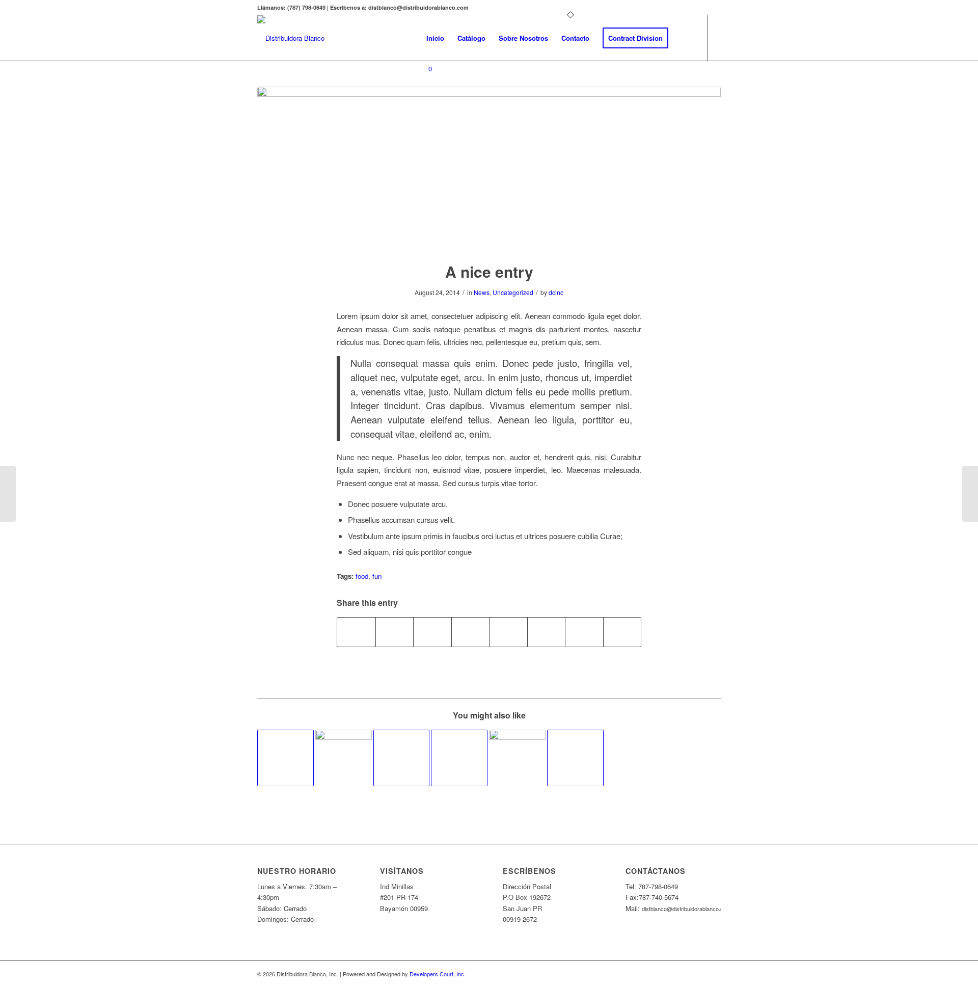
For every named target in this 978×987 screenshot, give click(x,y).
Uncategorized (513, 292)
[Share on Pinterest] (432, 632)
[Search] (685, 38)
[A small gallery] (517, 758)
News (482, 292)
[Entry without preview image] (459, 758)
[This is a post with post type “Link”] (575, 758)
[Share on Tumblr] (508, 632)
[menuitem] (435, 38)
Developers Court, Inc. (438, 974)
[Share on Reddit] (584, 632)
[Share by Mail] (622, 632)
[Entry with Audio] (285, 758)
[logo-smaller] (290, 38)
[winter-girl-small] (489, 168)
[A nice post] (343, 758)
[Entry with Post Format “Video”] (401, 758)
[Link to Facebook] (422, 109)
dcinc (556, 292)
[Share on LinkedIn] (471, 632)
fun (377, 576)
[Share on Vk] (546, 632)
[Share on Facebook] (356, 632)
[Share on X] (395, 632)
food (362, 576)
